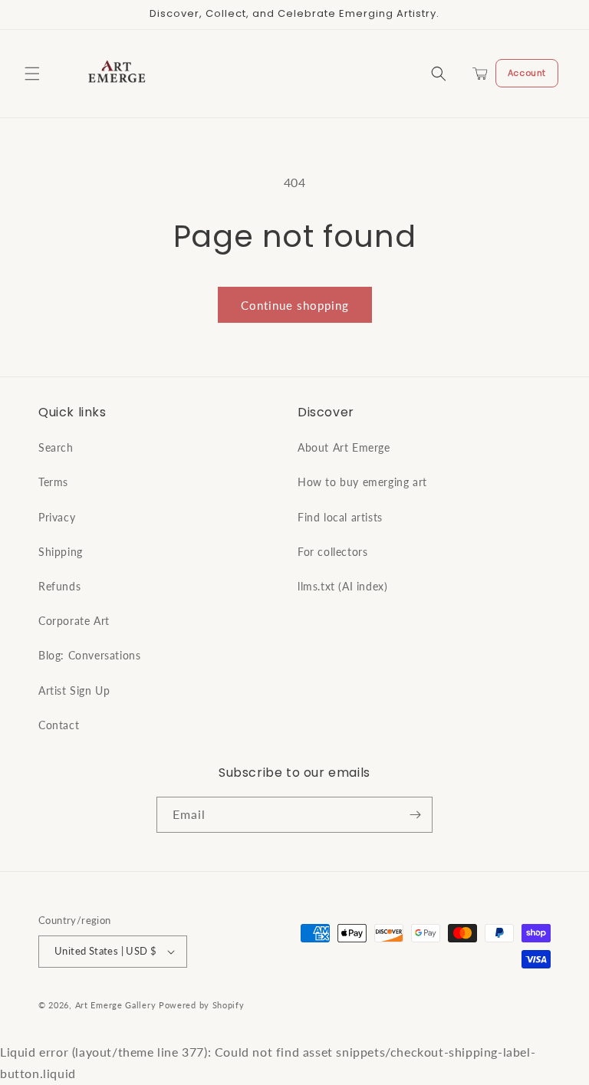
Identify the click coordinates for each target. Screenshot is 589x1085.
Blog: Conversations (89, 655)
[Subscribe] (415, 815)
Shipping (60, 551)
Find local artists (340, 517)
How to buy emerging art (362, 481)
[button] (32, 73)
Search (56, 447)
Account (527, 73)
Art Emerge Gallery (115, 1005)
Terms (53, 481)
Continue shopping (295, 305)
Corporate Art (74, 620)
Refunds (59, 586)
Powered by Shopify (202, 1005)
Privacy (56, 517)
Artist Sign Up (74, 690)
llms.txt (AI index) (342, 586)
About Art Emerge (344, 447)
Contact (58, 725)
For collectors (332, 551)
